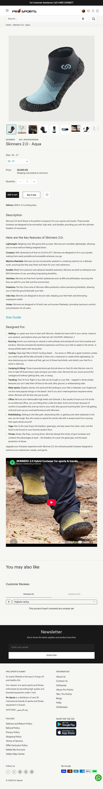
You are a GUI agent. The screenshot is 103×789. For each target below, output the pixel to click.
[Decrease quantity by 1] (20, 181)
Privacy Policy (13, 732)
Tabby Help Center (15, 754)
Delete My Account (15, 750)
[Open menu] (7, 10)
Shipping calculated (26, 173)
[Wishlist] (88, 11)
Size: (12, 155)
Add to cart (12, 195)
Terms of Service (14, 741)
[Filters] (9, 602)
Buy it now (31, 195)
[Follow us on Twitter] (14, 772)
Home (8, 25)
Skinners (10, 140)
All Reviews (62, 707)
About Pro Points (64, 690)
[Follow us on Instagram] (20, 772)
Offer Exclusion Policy (17, 745)
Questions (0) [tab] (74, 594)
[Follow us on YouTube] (26, 772)
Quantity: (10, 181)
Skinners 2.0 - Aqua (21, 25)
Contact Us (62, 681)
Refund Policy (13, 728)
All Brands (61, 685)
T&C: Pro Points (64, 694)
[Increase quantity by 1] (34, 181)
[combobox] (48, 18)
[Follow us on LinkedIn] (32, 772)
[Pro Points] (83, 11)
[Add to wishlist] (47, 195)
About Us (61, 677)
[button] (83, 18)
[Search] (93, 18)
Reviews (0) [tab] (28, 594)
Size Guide (13, 317)
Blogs (59, 698)
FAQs (58, 703)
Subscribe (51, 655)
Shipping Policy (13, 737)
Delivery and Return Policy (19, 724)
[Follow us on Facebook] (8, 772)
